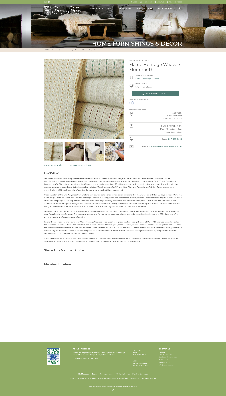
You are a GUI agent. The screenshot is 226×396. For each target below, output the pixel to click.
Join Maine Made (125, 8)
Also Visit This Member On (139, 99)
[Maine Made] (63, 13)
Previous (48, 99)
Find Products (96, 8)
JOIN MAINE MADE (139, 354)
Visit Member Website (157, 93)
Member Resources (166, 8)
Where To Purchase (80, 165)
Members (55, 50)
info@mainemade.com (166, 365)
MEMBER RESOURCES (140, 363)
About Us (160, 2)
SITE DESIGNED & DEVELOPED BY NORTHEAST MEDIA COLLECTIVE (113, 386)
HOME (46, 50)
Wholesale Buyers (144, 8)
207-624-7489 (164, 363)
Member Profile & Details (139, 60)
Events (110, 8)
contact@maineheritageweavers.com (165, 146)
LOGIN (135, 361)
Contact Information (137, 110)
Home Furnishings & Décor (70, 50)
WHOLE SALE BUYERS (140, 365)
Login (135, 2)
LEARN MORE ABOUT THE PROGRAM (85, 358)
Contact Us (147, 2)
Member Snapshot (54, 165)
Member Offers (141, 84)
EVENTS (135, 352)
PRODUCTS (137, 350)
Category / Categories (144, 75)
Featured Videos (175, 2)
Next (120, 99)
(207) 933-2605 (175, 139)
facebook (131, 103)
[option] (84, 99)
